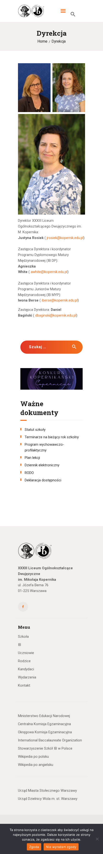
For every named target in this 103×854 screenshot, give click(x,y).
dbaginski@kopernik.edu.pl (55, 315)
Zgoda (34, 847)
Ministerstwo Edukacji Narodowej (44, 716)
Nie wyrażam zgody (61, 847)
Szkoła (23, 636)
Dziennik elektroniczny (42, 465)
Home (42, 41)
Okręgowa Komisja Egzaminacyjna (45, 732)
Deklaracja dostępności (43, 480)
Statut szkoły (35, 429)
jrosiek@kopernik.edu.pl (65, 238)
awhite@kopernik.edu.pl (49, 272)
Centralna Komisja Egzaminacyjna (44, 724)
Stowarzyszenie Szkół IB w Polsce (45, 748)
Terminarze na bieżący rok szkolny (52, 437)
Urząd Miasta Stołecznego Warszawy (47, 790)
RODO (29, 473)
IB (19, 645)
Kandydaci (26, 669)
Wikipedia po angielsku (35, 765)
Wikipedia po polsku (33, 756)
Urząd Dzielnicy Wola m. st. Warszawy (47, 799)
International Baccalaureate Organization (50, 740)
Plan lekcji (32, 457)
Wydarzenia (27, 677)
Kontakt (24, 685)
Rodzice (24, 661)
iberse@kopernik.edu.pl (60, 300)
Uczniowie (26, 653)
